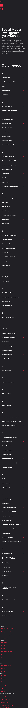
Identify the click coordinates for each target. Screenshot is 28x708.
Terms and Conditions (7, 705)
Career (3, 678)
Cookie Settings (5, 699)
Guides (3, 648)
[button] (13, 78)
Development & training (7, 628)
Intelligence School (6, 665)
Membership (4, 661)
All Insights (4, 642)
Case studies (4, 638)
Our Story (3, 675)
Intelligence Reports (6, 651)
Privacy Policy (5, 702)
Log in (3, 691)
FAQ (2, 682)
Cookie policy (4, 696)
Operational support (6, 635)
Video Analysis (5, 658)
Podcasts (3, 654)
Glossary (3, 685)
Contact (3, 688)
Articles (3, 645)
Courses (3, 671)
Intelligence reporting (6, 631)
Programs (3, 668)
